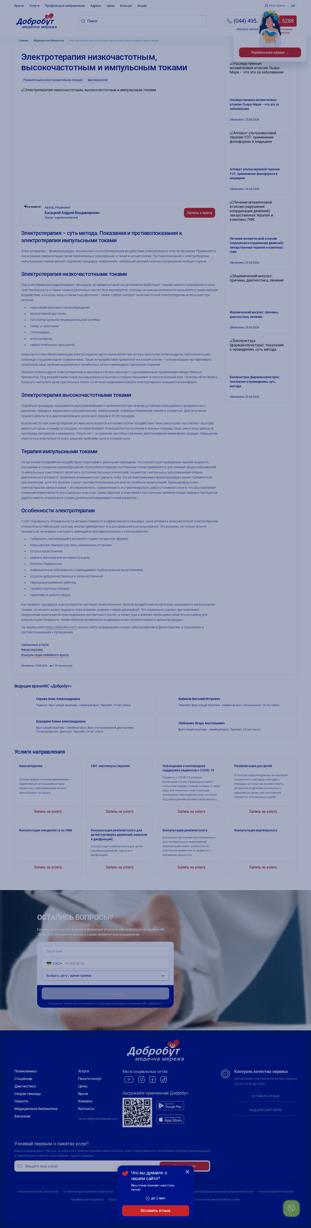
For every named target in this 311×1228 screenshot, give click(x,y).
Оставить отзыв (155, 1211)
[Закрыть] (187, 1172)
